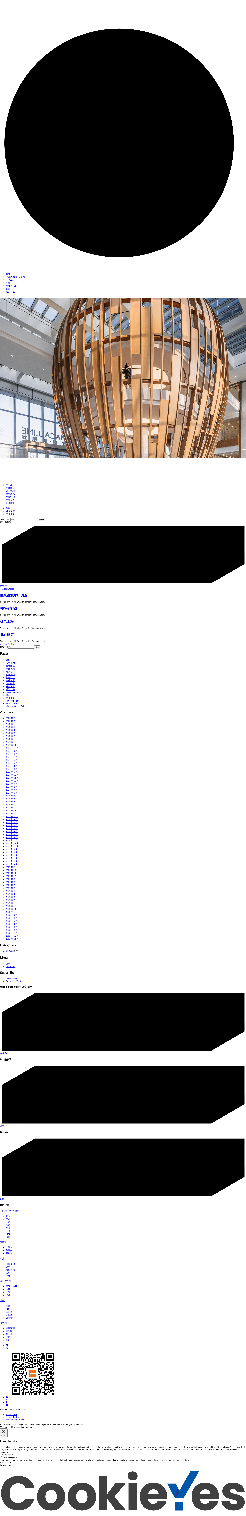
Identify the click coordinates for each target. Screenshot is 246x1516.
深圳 (8, 1234)
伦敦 (8, 1292)
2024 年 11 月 (12, 778)
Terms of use (11, 703)
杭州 (8, 1225)
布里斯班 (10, 1331)
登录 (8, 963)
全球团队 (10, 488)
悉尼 (8, 1340)
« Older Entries (7, 589)
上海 (8, 1231)
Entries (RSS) (12, 978)
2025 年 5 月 (12, 763)
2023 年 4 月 (12, 831)
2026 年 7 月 (12, 721)
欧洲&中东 (11, 285)
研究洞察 (10, 511)
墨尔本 (9, 1334)
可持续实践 (8, 608)
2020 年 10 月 (12, 912)
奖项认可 (10, 500)
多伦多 (9, 1315)
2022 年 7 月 (12, 855)
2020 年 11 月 (12, 909)
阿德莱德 (10, 1328)
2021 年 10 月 (12, 876)
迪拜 (8, 1289)
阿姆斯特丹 (11, 1286)
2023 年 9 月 (12, 816)
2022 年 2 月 (12, 867)
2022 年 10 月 (12, 846)
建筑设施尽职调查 (13, 595)
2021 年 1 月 (12, 903)
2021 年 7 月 (12, 885)
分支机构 (10, 491)
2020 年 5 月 (12, 921)
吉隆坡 (9, 1247)
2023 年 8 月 (12, 819)
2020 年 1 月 (12, 933)
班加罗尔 (10, 1264)
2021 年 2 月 (12, 900)
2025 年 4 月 (12, 766)
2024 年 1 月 (12, 804)
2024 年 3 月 (12, 801)
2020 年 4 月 (12, 924)
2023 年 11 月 (12, 810)
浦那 (8, 1276)
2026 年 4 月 (12, 730)
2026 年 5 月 (12, 727)
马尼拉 (9, 1250)
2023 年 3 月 (12, 834)
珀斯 (8, 1337)
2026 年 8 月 (12, 718)
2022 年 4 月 (12, 864)
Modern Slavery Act (15, 706)
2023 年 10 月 (12, 813)
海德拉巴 (10, 1270)
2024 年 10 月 (12, 781)
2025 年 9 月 (12, 751)
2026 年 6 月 (12, 724)
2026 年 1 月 (12, 739)
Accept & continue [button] (23, 1427)
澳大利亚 (10, 291)
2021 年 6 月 (12, 888)
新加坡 (9, 1253)
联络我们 (10, 689)
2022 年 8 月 (12, 852)
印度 (8, 282)
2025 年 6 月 (12, 760)
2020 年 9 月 (12, 915)
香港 (8, 1228)
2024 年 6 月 (12, 793)
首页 (8, 659)
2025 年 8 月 (12, 754)
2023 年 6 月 (12, 825)
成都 (8, 1219)
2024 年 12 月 (12, 775)
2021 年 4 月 (12, 894)
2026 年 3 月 (12, 733)
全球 (8, 273)
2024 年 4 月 (12, 798)
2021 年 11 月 (12, 873)
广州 (8, 1222)
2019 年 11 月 (12, 939)
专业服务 (10, 514)
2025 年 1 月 (12, 772)
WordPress (10, 966)
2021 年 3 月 (12, 897)
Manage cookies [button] (7, 1427)
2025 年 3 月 (12, 769)
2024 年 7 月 (12, 790)
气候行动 (10, 497)
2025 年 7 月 (12, 757)
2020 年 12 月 (12, 906)
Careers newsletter (14, 692)
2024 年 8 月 (12, 787)
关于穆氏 (10, 485)
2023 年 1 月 (12, 840)
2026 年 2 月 (12, 736)
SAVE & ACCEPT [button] (9, 1462)
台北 (8, 1237)
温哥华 (9, 1317)
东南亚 (9, 279)
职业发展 (10, 503)
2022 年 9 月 (12, 849)
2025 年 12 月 (12, 742)
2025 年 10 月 (12, 748)
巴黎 (8, 1295)
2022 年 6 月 (12, 858)
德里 (8, 1267)
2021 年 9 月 (12, 879)
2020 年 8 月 (12, 918)
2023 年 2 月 (12, 837)
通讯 (8, 695)
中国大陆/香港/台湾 (15, 276)
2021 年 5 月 (12, 891)
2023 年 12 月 (12, 807)
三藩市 (9, 1312)
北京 (8, 1216)
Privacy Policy (12, 701)
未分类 (9, 951)
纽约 (8, 1309)
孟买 (8, 1273)
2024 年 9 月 (12, 784)
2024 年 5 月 (12, 795)
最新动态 (10, 494)
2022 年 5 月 (12, 861)
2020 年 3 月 (12, 927)
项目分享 (10, 508)
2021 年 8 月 (12, 882)
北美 (8, 288)
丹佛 (8, 1306)
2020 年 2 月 (12, 930)
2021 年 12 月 (12, 870)
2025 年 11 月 (12, 745)
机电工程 (7, 621)
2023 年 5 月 (12, 828)
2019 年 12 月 (12, 936)
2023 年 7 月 (12, 822)
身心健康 (7, 635)
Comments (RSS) (13, 981)
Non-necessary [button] (6, 1454)
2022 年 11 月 (12, 843)
